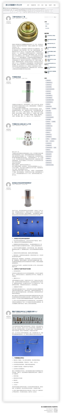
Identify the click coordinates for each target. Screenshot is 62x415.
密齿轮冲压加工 (48, 130)
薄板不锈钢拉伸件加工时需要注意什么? (24, 311)
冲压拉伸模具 (48, 119)
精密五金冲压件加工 (49, 151)
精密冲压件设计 (48, 156)
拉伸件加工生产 (48, 134)
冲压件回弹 (48, 108)
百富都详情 (33, 5)
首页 (28, 5)
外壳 (39, 5)
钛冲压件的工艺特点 (51, 35)
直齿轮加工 (48, 149)
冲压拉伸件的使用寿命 (49, 117)
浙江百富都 (14, 5)
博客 (55, 5)
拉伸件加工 (48, 132)
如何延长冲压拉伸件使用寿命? (22, 183)
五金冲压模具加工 (49, 95)
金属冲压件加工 (48, 160)
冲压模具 (53, 121)
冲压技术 (24, 184)
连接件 (50, 5)
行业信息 (25, 18)
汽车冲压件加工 (48, 143)
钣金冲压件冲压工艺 (51, 43)
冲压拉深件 (48, 121)
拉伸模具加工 (54, 138)
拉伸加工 (47, 138)
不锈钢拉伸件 (48, 80)
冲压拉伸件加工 (48, 112)
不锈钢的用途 (16, 77)
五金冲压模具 (48, 93)
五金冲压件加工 (48, 84)
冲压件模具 (54, 108)
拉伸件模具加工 (48, 136)
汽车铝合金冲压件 (49, 147)
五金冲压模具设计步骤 (49, 99)
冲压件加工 (48, 104)
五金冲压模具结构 (49, 97)
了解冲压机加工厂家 (18, 17)
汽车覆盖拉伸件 (48, 145)
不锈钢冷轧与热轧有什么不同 (21, 124)
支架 (42, 5)
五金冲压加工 (48, 91)
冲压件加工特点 (48, 106)
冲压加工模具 (48, 110)
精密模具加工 (48, 158)
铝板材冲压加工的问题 (49, 164)
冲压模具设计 (48, 123)
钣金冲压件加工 (48, 162)
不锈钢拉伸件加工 (18, 18)
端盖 (46, 5)
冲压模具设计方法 (49, 125)
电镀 (55, 147)
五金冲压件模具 (48, 86)
